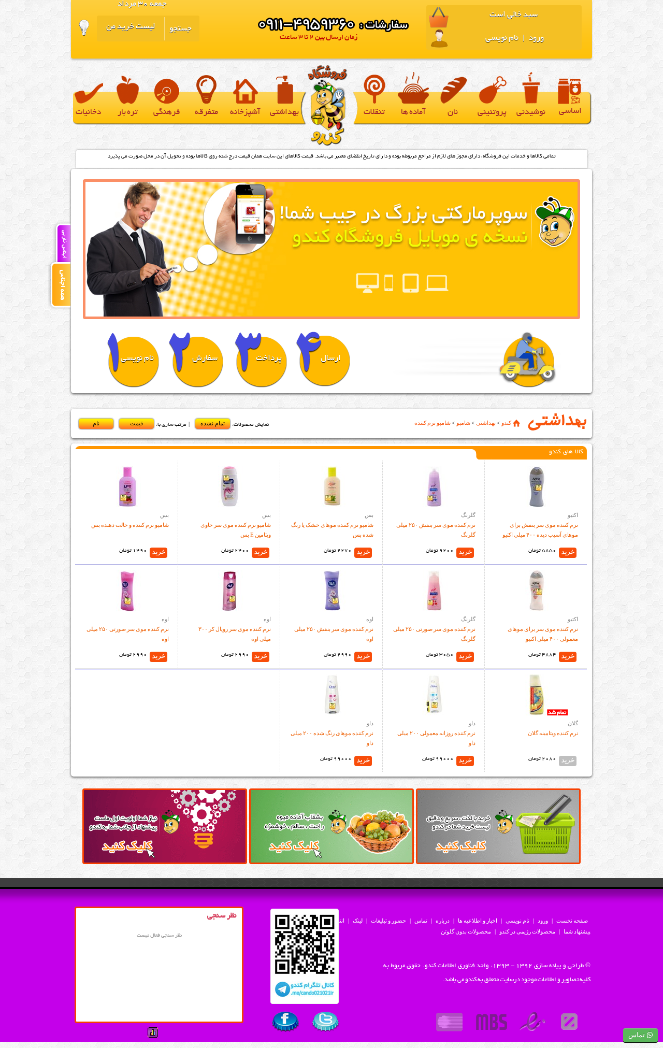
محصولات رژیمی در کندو (527, 931)
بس (369, 515)
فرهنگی (166, 112)
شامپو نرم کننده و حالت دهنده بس (130, 525)
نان (453, 112)
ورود (535, 38)
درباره (443, 920)
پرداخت (269, 358)
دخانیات (88, 112)
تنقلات (374, 112)
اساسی (570, 111)
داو (472, 723)
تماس (420, 920)
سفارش (205, 358)
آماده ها (413, 112)
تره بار (128, 112)
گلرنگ (468, 515)
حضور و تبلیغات (388, 920)
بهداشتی (284, 112)
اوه (369, 619)
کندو (506, 423)
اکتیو (573, 515)
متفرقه (206, 112)
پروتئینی (492, 112)
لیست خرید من (130, 27)
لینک (358, 920)
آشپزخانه (245, 112)
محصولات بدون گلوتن (466, 931)
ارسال (331, 358)
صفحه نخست (572, 920)
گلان (573, 723)
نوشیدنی (530, 112)
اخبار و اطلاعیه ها (477, 920)
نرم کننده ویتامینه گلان (553, 733)
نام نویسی (501, 38)
